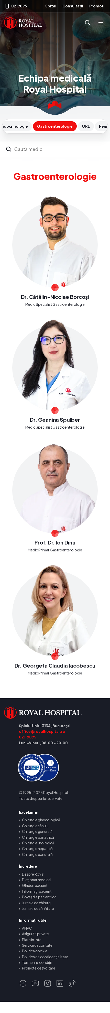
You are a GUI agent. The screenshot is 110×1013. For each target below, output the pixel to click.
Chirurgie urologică (38, 843)
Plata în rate (31, 939)
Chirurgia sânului (35, 825)
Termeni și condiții (37, 962)
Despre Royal (33, 874)
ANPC (27, 928)
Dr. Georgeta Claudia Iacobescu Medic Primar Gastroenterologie (55, 620)
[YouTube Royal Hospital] (35, 983)
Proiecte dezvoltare (38, 968)
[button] (100, 22)
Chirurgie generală (37, 831)
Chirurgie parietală (37, 854)
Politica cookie (34, 951)
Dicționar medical (36, 879)
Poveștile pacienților (39, 897)
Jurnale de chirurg (36, 902)
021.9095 (27, 737)
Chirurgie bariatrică (38, 837)
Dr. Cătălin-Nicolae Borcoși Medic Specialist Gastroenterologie (55, 251)
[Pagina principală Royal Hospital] (23, 22)
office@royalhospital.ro (42, 731)
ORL (86, 126)
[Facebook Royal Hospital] (23, 983)
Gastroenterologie (55, 126)
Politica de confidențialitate (45, 956)
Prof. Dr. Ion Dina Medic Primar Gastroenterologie (55, 497)
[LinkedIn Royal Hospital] (60, 983)
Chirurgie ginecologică (41, 820)
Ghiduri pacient (35, 885)
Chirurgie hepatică (37, 848)
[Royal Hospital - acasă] (55, 712)
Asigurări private (35, 933)
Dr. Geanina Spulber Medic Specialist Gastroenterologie (55, 374)
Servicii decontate (37, 945)
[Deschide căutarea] (87, 22)
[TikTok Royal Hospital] (72, 983)
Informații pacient (37, 891)
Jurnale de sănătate (38, 908)
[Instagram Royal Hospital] (47, 983)
